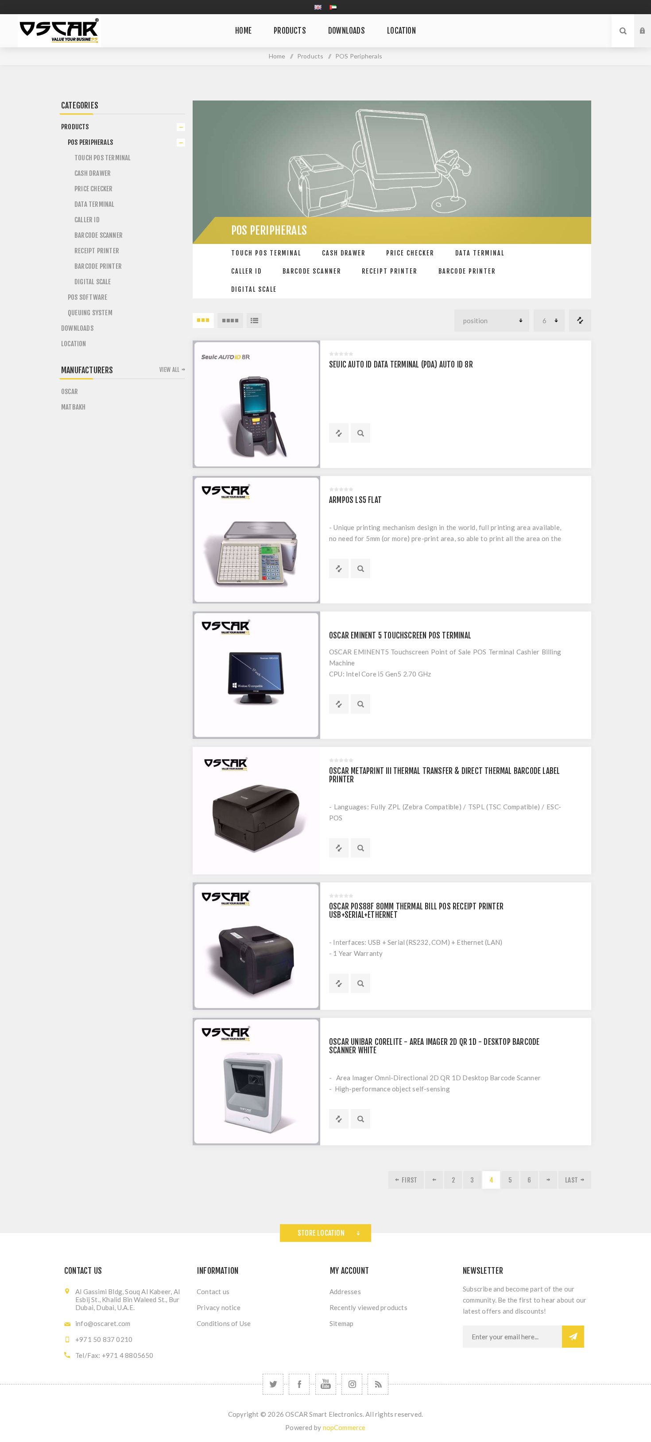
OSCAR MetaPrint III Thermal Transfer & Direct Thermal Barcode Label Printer (444, 775)
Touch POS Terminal (266, 253)
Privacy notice (218, 1307)
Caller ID (246, 271)
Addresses (345, 1291)
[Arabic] (333, 7)
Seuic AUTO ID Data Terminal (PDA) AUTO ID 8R (401, 364)
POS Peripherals (90, 142)
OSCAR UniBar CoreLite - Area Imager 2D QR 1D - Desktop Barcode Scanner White (434, 1046)
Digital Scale (254, 289)
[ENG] (318, 7)
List (254, 320)
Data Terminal (479, 253)
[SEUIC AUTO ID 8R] (256, 404)
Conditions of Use (224, 1323)
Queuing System (90, 313)
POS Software (87, 297)
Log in (649, 22)
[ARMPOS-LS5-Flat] (256, 539)
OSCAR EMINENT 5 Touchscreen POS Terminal (400, 635)
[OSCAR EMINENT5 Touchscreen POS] (256, 675)
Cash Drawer (343, 253)
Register (649, 39)
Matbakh (73, 407)
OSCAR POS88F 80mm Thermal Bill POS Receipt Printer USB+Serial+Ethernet (416, 911)
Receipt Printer (389, 271)
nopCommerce (344, 1427)
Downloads (77, 328)
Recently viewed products (368, 1307)
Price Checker (410, 253)
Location (73, 344)
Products (75, 127)
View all (169, 369)
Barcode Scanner (312, 271)
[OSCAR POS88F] (256, 946)
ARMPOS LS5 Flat (355, 500)
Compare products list (580, 320)
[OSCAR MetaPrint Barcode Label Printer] (256, 810)
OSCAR (69, 391)
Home (277, 56)
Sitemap (341, 1323)
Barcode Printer (467, 271)
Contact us (213, 1291)
